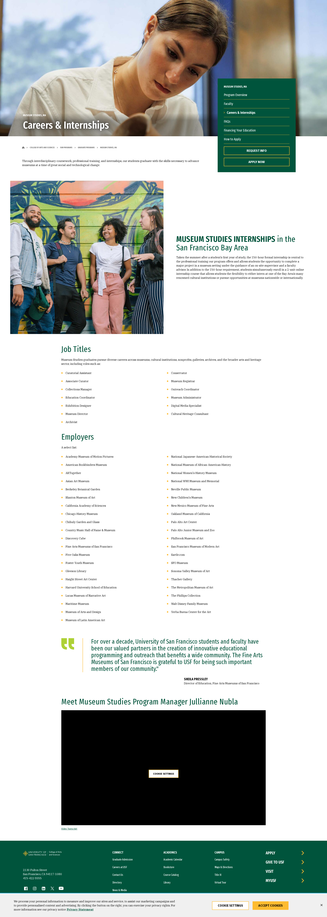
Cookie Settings (163, 773)
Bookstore (169, 867)
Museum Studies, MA (108, 147)
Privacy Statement (80, 909)
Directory (117, 882)
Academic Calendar (173, 859)
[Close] (321, 905)
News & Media (119, 890)
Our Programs (66, 147)
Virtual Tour (220, 882)
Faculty (228, 104)
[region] (163, 905)
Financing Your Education (240, 130)
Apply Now (256, 162)
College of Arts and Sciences (42, 147)
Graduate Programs (86, 147)
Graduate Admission (122, 859)
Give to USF (275, 862)
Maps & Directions (224, 867)
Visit (270, 871)
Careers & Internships (241, 113)
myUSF (271, 881)
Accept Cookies (270, 905)
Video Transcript (69, 828)
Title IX (218, 874)
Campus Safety (222, 859)
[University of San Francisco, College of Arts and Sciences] (60, 855)
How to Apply (232, 139)
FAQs (227, 121)
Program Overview (235, 95)
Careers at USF (119, 867)
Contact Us (117, 874)
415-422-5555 (32, 878)
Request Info (257, 151)
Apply (270, 853)
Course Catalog (171, 874)
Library (167, 882)
